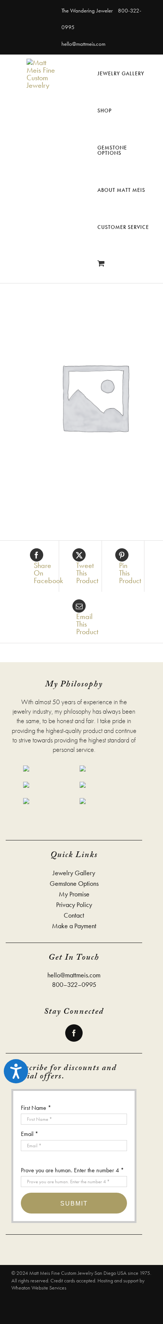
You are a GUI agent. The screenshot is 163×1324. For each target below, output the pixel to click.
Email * (29, 1133)
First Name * (36, 1107)
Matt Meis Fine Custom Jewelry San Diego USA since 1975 (89, 1273)
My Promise (74, 894)
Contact (74, 915)
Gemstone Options (74, 883)
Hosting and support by (120, 1280)
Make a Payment (74, 926)
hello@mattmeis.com (83, 44)
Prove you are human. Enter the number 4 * (72, 1170)
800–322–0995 (74, 984)
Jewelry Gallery (74, 873)
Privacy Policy (74, 904)
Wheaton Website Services (38, 1287)
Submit (74, 1203)
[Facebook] (74, 1033)
